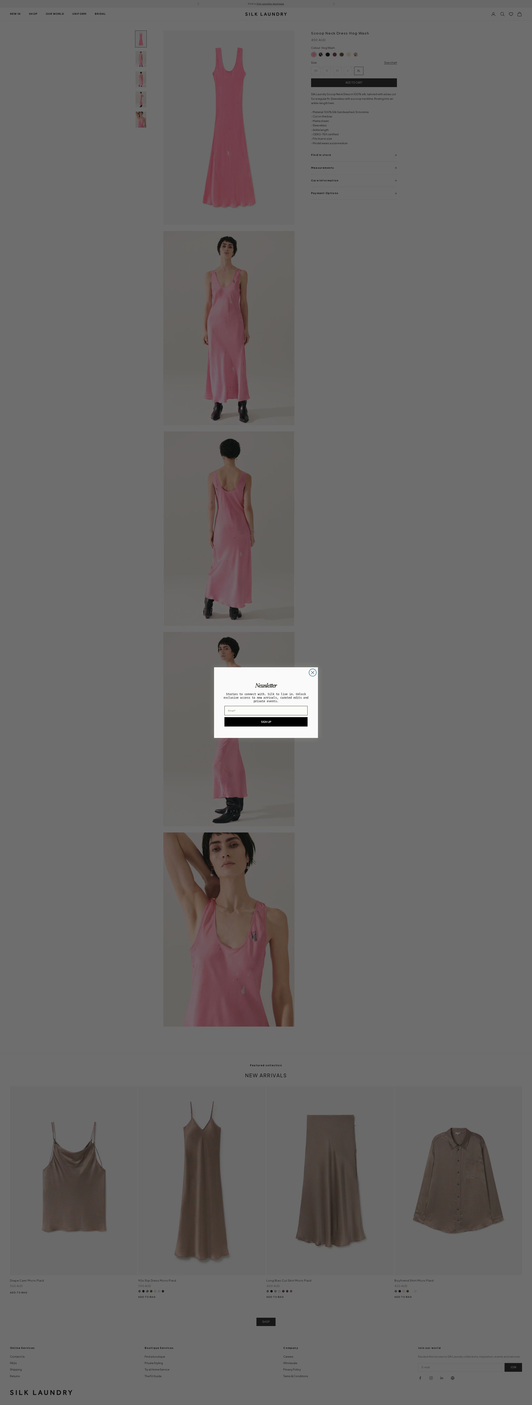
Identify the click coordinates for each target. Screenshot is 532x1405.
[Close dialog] (312, 672)
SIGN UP (266, 722)
